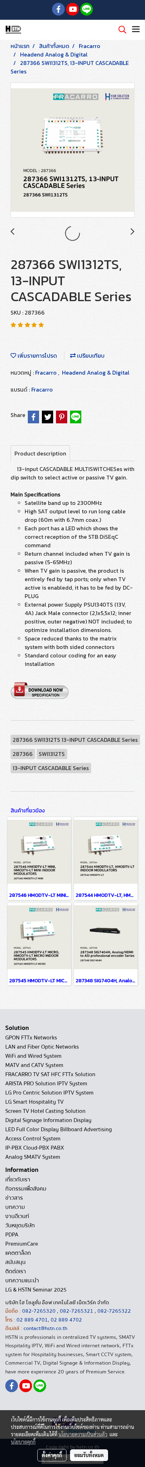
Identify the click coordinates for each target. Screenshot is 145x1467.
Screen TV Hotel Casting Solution (45, 1111)
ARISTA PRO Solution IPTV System (46, 1083)
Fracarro (46, 372)
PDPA (11, 1234)
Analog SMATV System (32, 1157)
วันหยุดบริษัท (20, 1225)
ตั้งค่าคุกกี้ (52, 1455)
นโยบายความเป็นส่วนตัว (82, 1434)
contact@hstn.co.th (45, 1328)
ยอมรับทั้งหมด (89, 1455)
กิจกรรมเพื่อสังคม (25, 1188)
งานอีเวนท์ (17, 1216)
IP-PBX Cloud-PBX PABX (34, 1147)
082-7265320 (39, 1311)
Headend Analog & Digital (96, 372)
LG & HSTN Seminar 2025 (36, 1289)
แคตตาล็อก (18, 1253)
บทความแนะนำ (22, 1280)
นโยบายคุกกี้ (23, 1441)
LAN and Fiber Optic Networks (42, 1046)
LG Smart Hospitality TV (34, 1102)
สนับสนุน (15, 1262)
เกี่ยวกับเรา (17, 1179)
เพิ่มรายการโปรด (36, 355)
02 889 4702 (66, 1320)
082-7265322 (114, 1311)
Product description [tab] (40, 453)
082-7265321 (76, 1311)
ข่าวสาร (14, 1198)
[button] (120, 30)
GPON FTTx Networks (31, 1037)
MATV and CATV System (34, 1065)
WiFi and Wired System (33, 1056)
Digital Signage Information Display (48, 1120)
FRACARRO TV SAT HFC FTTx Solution (50, 1074)
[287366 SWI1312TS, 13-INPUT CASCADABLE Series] (72, 150)
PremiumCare (21, 1243)
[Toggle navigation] (136, 29)
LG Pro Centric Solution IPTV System (49, 1092)
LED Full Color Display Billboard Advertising (58, 1129)
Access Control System (33, 1138)
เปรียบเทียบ (90, 355)
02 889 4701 (32, 1320)
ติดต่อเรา (15, 1271)
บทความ (15, 1207)
